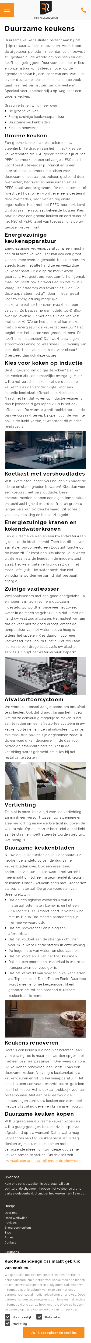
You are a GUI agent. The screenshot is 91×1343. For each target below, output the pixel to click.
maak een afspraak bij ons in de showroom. (46, 1161)
